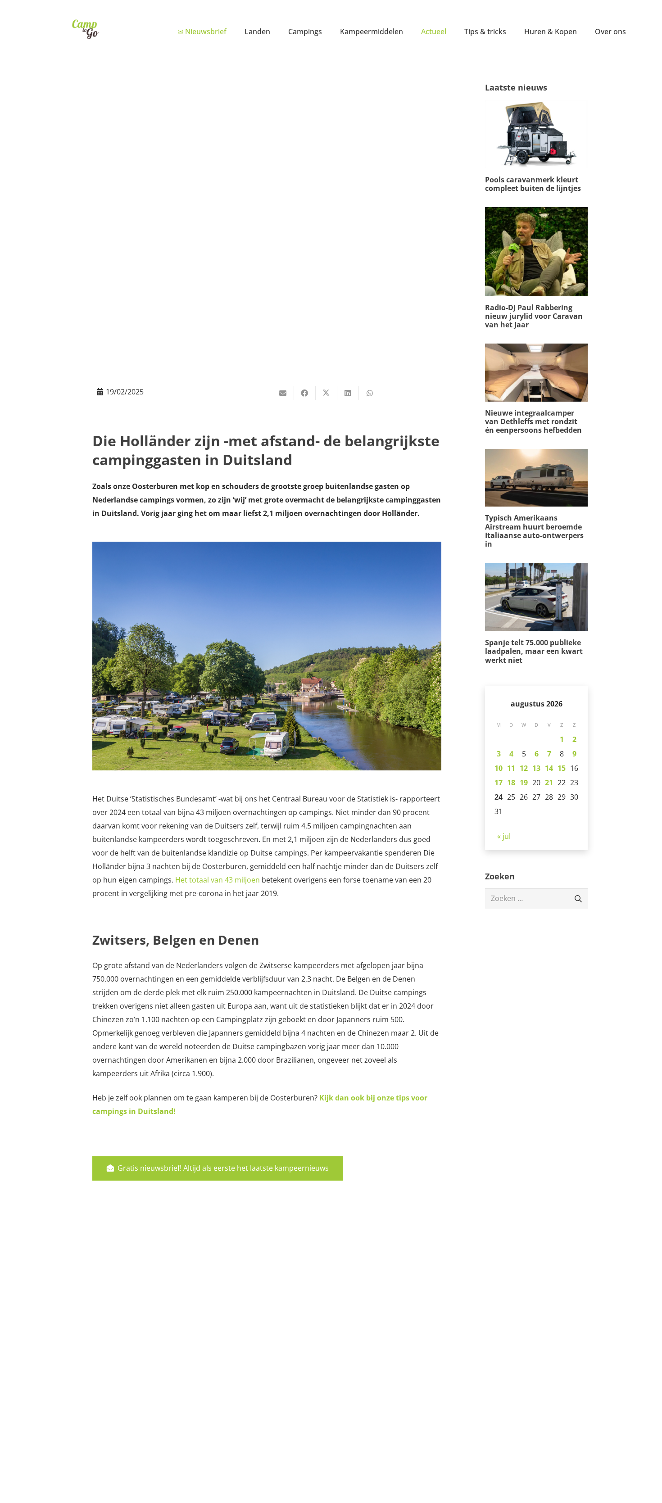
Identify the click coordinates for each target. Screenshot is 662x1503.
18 (511, 783)
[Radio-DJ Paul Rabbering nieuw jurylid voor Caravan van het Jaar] (536, 268)
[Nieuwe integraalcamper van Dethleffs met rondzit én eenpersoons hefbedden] (536, 389)
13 (536, 768)
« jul (504, 836)
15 (562, 768)
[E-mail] (283, 393)
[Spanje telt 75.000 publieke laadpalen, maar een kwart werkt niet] (536, 614)
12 (524, 768)
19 (524, 783)
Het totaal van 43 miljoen (217, 880)
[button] (277, 31)
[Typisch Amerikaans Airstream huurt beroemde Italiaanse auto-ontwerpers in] (536, 498)
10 (498, 768)
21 (549, 783)
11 (511, 768)
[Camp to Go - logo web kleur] (85, 29)
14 (549, 768)
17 (498, 783)
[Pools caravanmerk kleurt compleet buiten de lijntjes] (536, 146)
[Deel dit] (305, 393)
